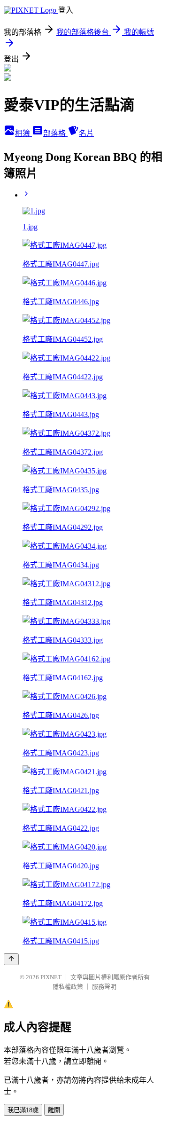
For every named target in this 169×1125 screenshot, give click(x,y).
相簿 (23, 133)
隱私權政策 (68, 986)
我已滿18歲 (23, 1110)
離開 (54, 1110)
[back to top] (11, 959)
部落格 (55, 133)
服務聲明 (104, 986)
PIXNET (50, 977)
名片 (86, 133)
